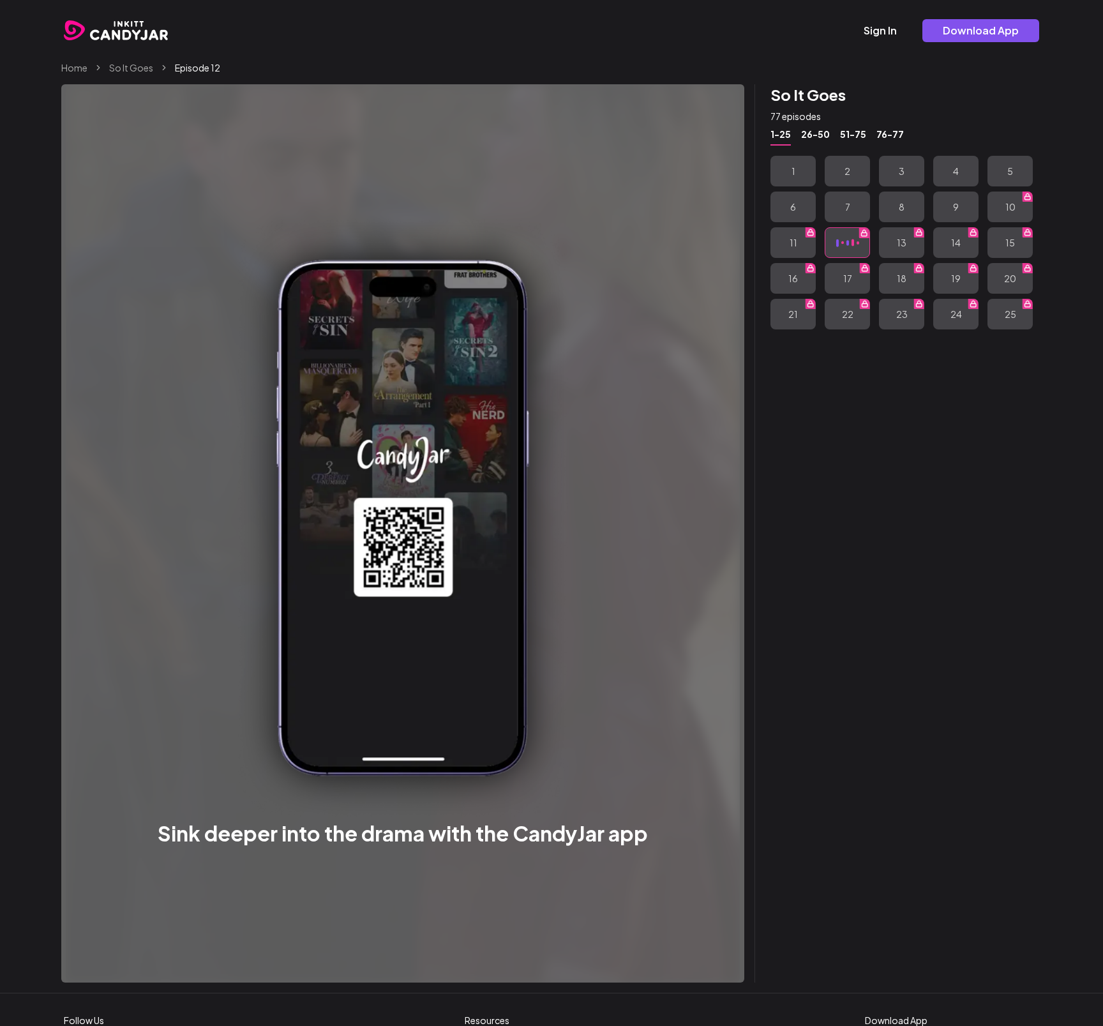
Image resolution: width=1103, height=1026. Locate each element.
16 (793, 278)
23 (902, 314)
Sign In (880, 30)
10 (1010, 207)
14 (956, 242)
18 (901, 278)
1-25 (780, 134)
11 (793, 242)
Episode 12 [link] (197, 67)
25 (1010, 314)
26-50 (815, 134)
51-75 (853, 134)
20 (1010, 278)
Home (74, 67)
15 (1010, 242)
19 (956, 278)
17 (847, 278)
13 (901, 242)
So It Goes (131, 67)
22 (847, 314)
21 (793, 314)
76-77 (890, 134)
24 (956, 314)
